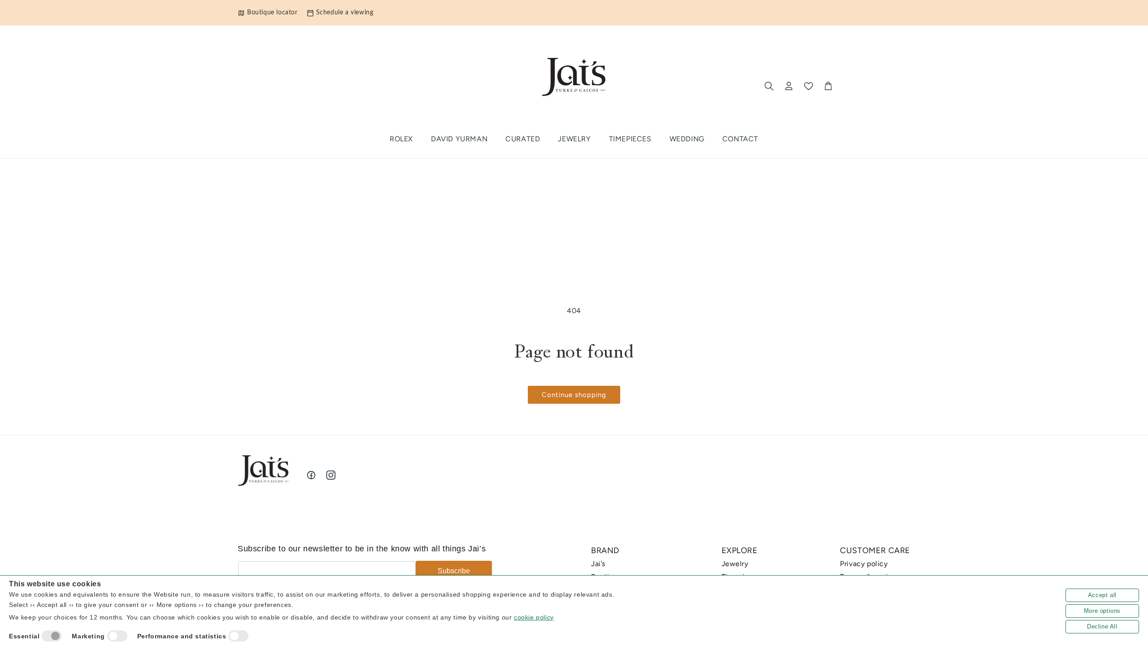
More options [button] (1102, 610)
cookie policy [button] (534, 617)
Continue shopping (574, 395)
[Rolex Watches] (873, 86)
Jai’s (598, 563)
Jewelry (735, 563)
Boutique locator (272, 12)
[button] (522, 139)
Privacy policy (863, 563)
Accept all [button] (1102, 595)
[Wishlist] (808, 86)
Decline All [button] (1102, 626)
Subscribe (454, 571)
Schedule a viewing (345, 12)
